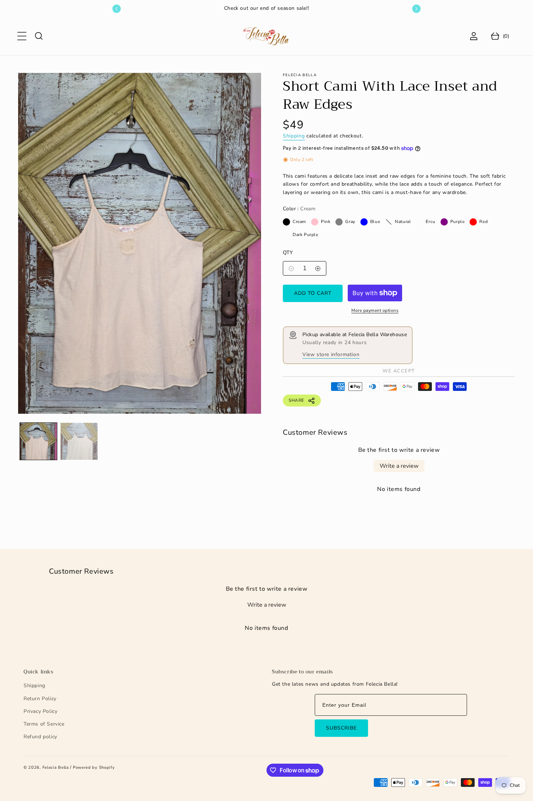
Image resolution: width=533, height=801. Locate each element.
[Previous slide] (116, 9)
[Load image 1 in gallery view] (38, 441)
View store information (330, 354)
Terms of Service (44, 724)
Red (473, 222)
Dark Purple (286, 235)
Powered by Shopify (94, 767)
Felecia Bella (55, 767)
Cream (286, 222)
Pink (314, 222)
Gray (339, 222)
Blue (364, 222)
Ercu (419, 222)
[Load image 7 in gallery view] (79, 441)
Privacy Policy (40, 711)
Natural (388, 222)
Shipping (294, 135)
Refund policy (40, 736)
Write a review (399, 466)
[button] (22, 36)
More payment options (374, 310)
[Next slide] (416, 9)
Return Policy (40, 698)
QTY (288, 252)
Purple (444, 222)
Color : (299, 209)
